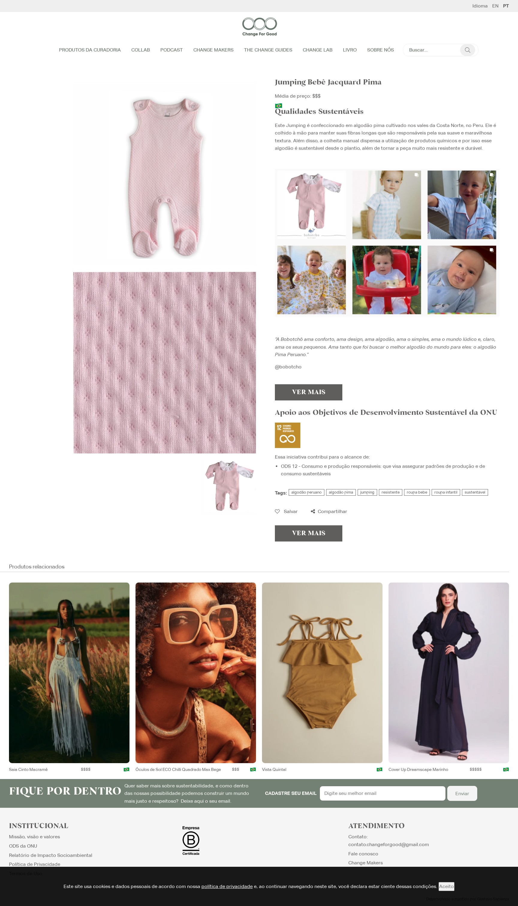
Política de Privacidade (34, 864)
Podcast (171, 50)
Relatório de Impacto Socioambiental (50, 855)
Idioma (480, 6)
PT (506, 6)
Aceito (446, 886)
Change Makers (213, 50)
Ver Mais (308, 392)
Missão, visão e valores (34, 837)
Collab (140, 50)
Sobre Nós (380, 50)
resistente (391, 492)
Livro (350, 50)
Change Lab (317, 50)
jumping (367, 492)
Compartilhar (332, 511)
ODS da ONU (23, 846)
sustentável (475, 492)
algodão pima (341, 492)
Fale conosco (363, 854)
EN (495, 6)
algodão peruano (306, 492)
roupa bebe (417, 492)
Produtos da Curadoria (90, 50)
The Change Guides (268, 50)
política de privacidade (227, 886)
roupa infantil (445, 492)
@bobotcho (288, 367)
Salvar (290, 511)
